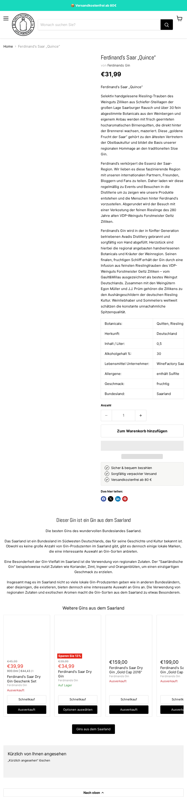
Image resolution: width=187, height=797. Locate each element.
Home (8, 46)
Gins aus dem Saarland (93, 729)
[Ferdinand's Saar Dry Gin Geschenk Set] (26, 638)
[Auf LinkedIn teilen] (118, 499)
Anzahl (106, 405)
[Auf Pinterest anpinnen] (125, 499)
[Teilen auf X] (110, 499)
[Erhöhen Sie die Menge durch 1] (140, 415)
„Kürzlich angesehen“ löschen (29, 760)
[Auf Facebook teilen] (103, 499)
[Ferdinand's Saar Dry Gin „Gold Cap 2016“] (128, 638)
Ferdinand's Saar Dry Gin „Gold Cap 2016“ (126, 670)
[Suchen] (167, 24)
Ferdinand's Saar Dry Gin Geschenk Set (24, 678)
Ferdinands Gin (118, 65)
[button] (142, 446)
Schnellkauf (26, 699)
